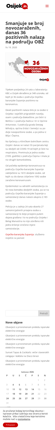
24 (7, 398)
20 (26, 393)
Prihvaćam (10, 425)
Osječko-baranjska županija (20, 234)
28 (32, 398)
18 (14, 393)
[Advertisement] (27, 278)
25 (14, 398)
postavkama (24, 419)
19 (20, 393)
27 (26, 398)
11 (14, 389)
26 (20, 398)
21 (32, 393)
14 (32, 389)
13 (26, 389)
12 (20, 389)
